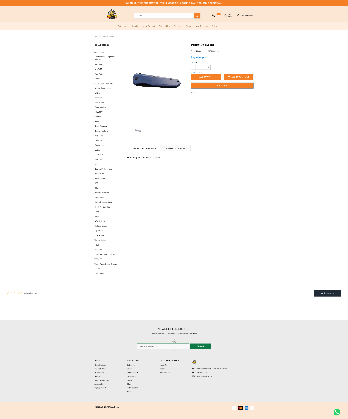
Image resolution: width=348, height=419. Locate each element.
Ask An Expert (154, 158)
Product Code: (196, 51)
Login (243, 15)
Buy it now (222, 86)
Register (250, 15)
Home (96, 36)
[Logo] (112, 14)
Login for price (199, 57)
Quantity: (194, 63)
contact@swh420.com (204, 376)
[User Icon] (238, 15)
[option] (157, 83)
